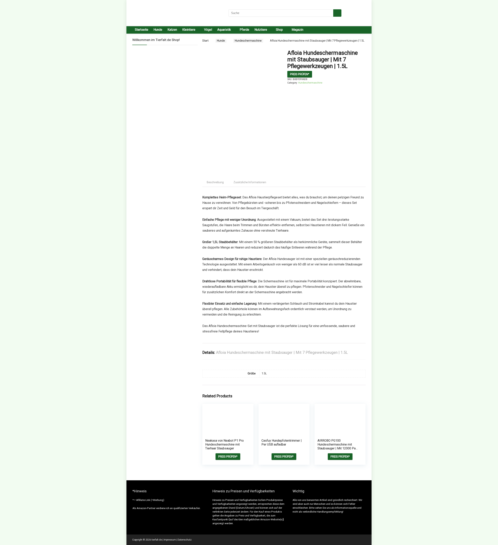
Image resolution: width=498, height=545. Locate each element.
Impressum (170, 539)
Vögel (208, 29)
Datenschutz (185, 539)
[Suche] (337, 13)
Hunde (157, 29)
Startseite (141, 29)
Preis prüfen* (299, 74)
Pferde (244, 29)
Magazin (297, 29)
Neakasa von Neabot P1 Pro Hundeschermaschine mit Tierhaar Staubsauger (224, 444)
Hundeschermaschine (248, 40)
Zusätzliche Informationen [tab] (249, 182)
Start (205, 40)
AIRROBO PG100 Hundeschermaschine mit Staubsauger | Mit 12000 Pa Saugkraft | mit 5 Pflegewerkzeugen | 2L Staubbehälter (336, 450)
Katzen (172, 29)
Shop (279, 29)
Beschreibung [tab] (215, 182)
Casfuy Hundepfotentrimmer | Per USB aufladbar (281, 442)
